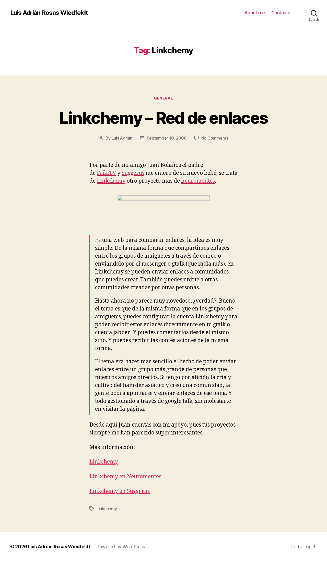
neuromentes (198, 181)
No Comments (214, 138)
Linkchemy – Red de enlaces (163, 118)
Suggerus (133, 173)
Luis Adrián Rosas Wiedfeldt (49, 13)
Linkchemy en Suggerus (119, 491)
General (163, 98)
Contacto (280, 12)
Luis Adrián (122, 138)
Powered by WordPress (120, 546)
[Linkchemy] (163, 210)
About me (254, 12)
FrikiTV (106, 173)
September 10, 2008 (166, 138)
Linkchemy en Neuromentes (125, 476)
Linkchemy (111, 181)
